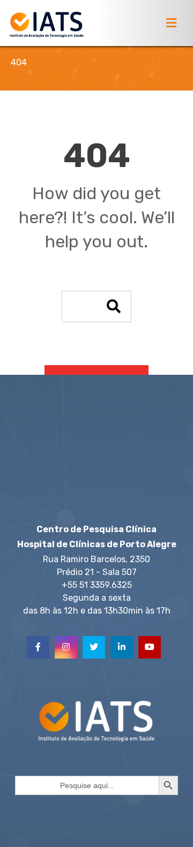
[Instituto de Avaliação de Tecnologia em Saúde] (47, 24)
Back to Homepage (96, 380)
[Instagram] (66, 647)
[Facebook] (38, 647)
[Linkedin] (121, 647)
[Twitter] (94, 647)
